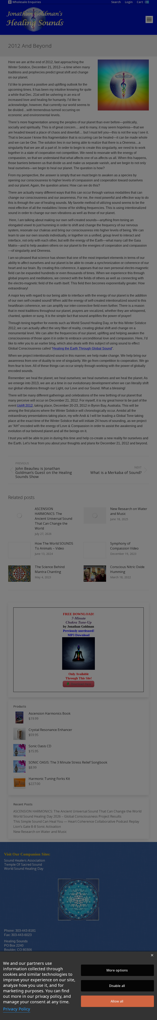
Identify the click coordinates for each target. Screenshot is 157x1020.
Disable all (117, 986)
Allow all (117, 1001)
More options (117, 970)
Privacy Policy (16, 1009)
